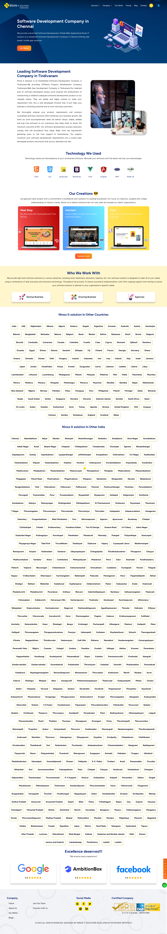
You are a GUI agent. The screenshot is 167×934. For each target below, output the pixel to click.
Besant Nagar (50, 446)
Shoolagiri (57, 624)
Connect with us (40, 908)
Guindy (32, 454)
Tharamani (150, 503)
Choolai (39, 527)
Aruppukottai (17, 794)
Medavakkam (124, 471)
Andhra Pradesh (19, 802)
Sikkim (88, 826)
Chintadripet (25, 527)
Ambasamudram (95, 745)
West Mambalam (59, 519)
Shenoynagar (47, 503)
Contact (143, 6)
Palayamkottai (47, 753)
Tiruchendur (77, 745)
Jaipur (77, 826)
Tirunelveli (63, 753)
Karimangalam (63, 576)
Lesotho (122, 366)
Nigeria (31, 391)
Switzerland (58, 407)
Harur (122, 576)
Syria (71, 407)
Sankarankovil (86, 697)
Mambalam (73, 535)
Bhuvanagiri (41, 568)
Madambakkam (57, 471)
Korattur (80, 463)
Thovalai (125, 608)
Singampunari (114, 689)
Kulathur (99, 656)
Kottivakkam (118, 454)
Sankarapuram (77, 600)
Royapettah (84, 495)
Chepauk (65, 446)
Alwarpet (69, 438)
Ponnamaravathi (115, 656)
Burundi (19, 342)
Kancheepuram (126, 600)
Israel (138, 358)
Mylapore (87, 479)
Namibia (110, 383)
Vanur (113, 786)
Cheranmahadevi (115, 745)
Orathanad (28, 713)
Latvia (98, 366)
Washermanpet (141, 543)
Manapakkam (93, 471)
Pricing (128, 6)
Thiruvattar (22, 616)
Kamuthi (117, 664)
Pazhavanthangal (112, 487)
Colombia (74, 342)
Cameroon (47, 342)
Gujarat (139, 802)
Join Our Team (39, 903)
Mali (115, 374)
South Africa (133, 399)
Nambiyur (114, 592)
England (91, 415)
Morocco (84, 383)
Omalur (150, 681)
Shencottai (21, 705)
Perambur (129, 487)
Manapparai (81, 721)
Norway (43, 391)
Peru (91, 391)
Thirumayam (89, 664)
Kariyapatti (34, 794)
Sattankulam (61, 745)
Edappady (57, 689)
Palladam (121, 753)
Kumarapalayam (146, 640)
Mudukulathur (132, 664)
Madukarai (96, 559)
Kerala (14, 818)
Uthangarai (114, 624)
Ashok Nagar (23, 446)
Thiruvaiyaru (58, 713)
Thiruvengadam (117, 697)
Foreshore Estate (73, 527)
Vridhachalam (29, 576)
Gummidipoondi (54, 761)
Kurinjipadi (126, 568)
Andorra (73, 326)
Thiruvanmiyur (49, 511)
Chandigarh (16, 810)
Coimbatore (62, 559)
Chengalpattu (96, 551)
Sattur (94, 794)
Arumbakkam (149, 438)
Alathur (122, 648)
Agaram (103, 519)
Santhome (143, 495)
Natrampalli (17, 729)
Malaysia (91, 374)
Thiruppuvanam (68, 697)
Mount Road (36, 479)
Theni (102, 713)
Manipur (110, 818)
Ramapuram (18, 551)
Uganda (93, 407)
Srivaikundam (18, 745)
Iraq (108, 358)
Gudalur (72, 648)
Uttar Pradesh (27, 834)
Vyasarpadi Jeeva (121, 543)
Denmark (121, 342)
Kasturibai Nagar (23, 535)
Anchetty (15, 624)
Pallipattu (82, 761)
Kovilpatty (112, 737)
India (14, 326)
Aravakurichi (55, 616)
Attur (53, 681)
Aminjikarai (117, 438)
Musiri (41, 721)
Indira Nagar (141, 527)
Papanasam (80, 705)
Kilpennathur (17, 777)
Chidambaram (58, 568)
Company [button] (106, 6)
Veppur (14, 576)
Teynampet (135, 503)
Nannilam (36, 737)
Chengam (148, 769)
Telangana (116, 826)
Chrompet (114, 446)
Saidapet (114, 495)
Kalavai (16, 681)
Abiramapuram (88, 519)
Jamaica (149, 358)
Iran (99, 358)
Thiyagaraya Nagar (27, 543)
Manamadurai (34, 697)
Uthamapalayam (136, 713)
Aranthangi (39, 656)
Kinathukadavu (147, 559)
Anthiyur (66, 592)
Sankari (71, 689)
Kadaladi (104, 664)
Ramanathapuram (62, 672)
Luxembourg (48, 374)
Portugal (128, 391)
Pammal (95, 487)
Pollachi (14, 568)
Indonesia (88, 358)
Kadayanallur (150, 697)
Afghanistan (35, 326)
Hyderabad (131, 826)
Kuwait (71, 366)
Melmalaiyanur (42, 786)
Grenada (29, 358)
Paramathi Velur (20, 648)
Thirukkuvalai (50, 640)
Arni (30, 769)
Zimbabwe (78, 415)
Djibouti (133, 342)
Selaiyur (32, 503)
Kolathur (68, 463)
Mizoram (138, 818)
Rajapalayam (80, 794)
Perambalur (149, 648)
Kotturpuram (95, 463)
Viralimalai (133, 656)
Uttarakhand (58, 834)
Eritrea (43, 350)
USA (136, 407)
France (110, 350)
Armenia (112, 326)
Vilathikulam (144, 737)
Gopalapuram (18, 454)
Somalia (119, 399)
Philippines (103, 391)
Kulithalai (145, 616)
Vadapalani (115, 511)
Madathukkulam (19, 761)
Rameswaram (81, 672)
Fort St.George (92, 527)
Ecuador (20, 350)
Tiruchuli (48, 794)
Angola (86, 326)
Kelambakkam (21, 463)
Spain (147, 399)
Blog (136, 6)
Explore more (83, 256)
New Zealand (17, 391)
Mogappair (21, 479)
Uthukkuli (148, 753)
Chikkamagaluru (133, 810)
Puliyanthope (130, 535)
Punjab (51, 826)
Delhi (131, 834)
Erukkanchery (54, 527)
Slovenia (87, 399)
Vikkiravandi (126, 786)
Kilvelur (16, 640)
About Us (13, 908)
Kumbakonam (64, 705)
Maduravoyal (76, 471)
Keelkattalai (149, 454)
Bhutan (92, 334)
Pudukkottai (73, 664)
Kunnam (135, 648)
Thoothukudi (35, 745)
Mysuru (117, 810)
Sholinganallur (64, 503)
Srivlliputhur (138, 794)
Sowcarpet (146, 535)
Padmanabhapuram (87, 608)
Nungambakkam (22, 487)
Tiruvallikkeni (61, 543)
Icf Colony (126, 527)
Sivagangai (50, 697)
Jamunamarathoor (46, 769)
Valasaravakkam (132, 511)
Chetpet (146, 519)
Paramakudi (149, 664)
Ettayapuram (83, 737)
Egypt (32, 350)
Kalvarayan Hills (58, 600)
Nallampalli (80, 576)
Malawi (78, 374)
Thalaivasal (107, 681)
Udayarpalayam (78, 551)
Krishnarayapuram (127, 616)
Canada (60, 342)
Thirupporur (135, 551)
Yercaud (44, 689)
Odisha (22, 826)
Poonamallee (39, 495)
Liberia (134, 366)
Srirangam (96, 721)
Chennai (15, 438)
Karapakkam (102, 454)
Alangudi (147, 656)
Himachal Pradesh (35, 810)
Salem (19, 689)
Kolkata (88, 834)
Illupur (87, 656)
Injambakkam (47, 454)
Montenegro (69, 383)
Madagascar (64, 374)
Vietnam (52, 415)
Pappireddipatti (137, 576)
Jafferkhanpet (84, 454)
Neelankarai (145, 479)
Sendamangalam (126, 640)
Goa (129, 802)
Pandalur (85, 648)
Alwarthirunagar (85, 438)
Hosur (45, 624)
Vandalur (37, 559)
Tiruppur (135, 753)
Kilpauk (36, 463)
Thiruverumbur (141, 721)
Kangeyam (95, 753)
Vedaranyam (66, 640)
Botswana (115, 334)
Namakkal (108, 640)
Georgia (122, 350)
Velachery (22, 519)
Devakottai (84, 689)
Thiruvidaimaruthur (99, 705)
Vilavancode (38, 616)
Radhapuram (149, 745)
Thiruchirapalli (123, 721)
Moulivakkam (53, 479)
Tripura (144, 826)
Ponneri (69, 761)
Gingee (152, 777)
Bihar (81, 802)
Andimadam (46, 551)
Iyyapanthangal (66, 454)
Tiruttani (111, 761)
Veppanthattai (22, 656)
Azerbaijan (150, 326)
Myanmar (97, 383)
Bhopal (69, 818)
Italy (129, 358)
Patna (91, 802)
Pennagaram (109, 576)
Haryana (151, 802)
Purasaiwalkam (66, 495)
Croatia (86, 342)
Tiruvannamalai (53, 777)
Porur (52, 495)
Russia (20, 399)
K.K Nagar (134, 454)
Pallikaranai (81, 487)
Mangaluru (151, 810)
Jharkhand (64, 810)
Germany (135, 350)
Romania (152, 391)
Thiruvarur (75, 729)
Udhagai (110, 648)
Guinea (41, 358)
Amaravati (36, 802)
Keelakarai (20, 672)
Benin (81, 334)
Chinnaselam (24, 600)
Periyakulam (89, 713)
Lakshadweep (75, 842)
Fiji (89, 350)
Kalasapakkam (66, 769)
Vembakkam (133, 769)
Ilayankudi (146, 689)
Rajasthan (64, 826)
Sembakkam (17, 503)
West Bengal (74, 834)
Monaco (41, 383)
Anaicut (84, 777)
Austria (137, 326)
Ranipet (137, 672)
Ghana (147, 350)
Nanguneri (133, 745)
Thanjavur (42, 713)
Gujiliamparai (75, 584)
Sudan (32, 407)
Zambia (64, 415)
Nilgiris (35, 648)
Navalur (131, 479)
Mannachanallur (26, 721)
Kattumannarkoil (77, 568)
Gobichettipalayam (96, 592)
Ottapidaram (127, 737)
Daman (142, 834)
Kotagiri (60, 648)
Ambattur (102, 438)
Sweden (44, 407)
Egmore (127, 446)
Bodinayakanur (117, 713)
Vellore (140, 777)
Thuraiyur (66, 721)
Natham (31, 584)
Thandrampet (34, 777)
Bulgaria (150, 334)
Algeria (61, 326)
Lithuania (33, 374)
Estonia (54, 350)
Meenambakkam (143, 471)
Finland (98, 350)
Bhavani (79, 592)
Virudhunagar (63, 794)
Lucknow (43, 834)
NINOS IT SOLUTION (86, 923)
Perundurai (53, 592)
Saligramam (128, 495)
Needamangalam (125, 729)
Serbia (48, 399)
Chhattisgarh (105, 802)
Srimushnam (96, 568)
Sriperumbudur (33, 608)
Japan (22, 366)
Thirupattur (131, 689)
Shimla (51, 810)
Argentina (98, 326)
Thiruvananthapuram (31, 818)
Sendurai (61, 551)
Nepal (135, 383)
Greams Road (110, 527)
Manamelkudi (73, 656)
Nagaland (151, 818)
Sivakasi (124, 794)
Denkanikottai (31, 624)
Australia (125, 326)
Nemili (126, 672)
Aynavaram (117, 519)
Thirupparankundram (53, 632)
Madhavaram (22, 471)
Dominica (146, 342)
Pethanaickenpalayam (87, 681)
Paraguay (79, 391)
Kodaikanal (59, 584)
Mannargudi (107, 729)
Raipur (119, 802)
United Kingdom (121, 407)
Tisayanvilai (19, 753)
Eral (48, 745)
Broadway (132, 519)
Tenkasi (34, 705)
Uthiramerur (143, 600)
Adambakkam (30, 438)
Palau (67, 391)
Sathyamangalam (132, 592)
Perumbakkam (145, 487)
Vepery (104, 543)
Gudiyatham (99, 777)
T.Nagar (15, 511)
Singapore (60, 399)
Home (11, 903)
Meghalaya (124, 818)
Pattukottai (118, 705)
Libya (144, 366)
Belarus (57, 334)
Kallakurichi (40, 600)
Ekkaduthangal (143, 446)
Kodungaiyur (42, 535)
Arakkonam (113, 672)
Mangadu (108, 471)
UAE (23, 326)
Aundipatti (73, 713)
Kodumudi (147, 584)
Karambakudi (57, 664)
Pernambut (127, 777)
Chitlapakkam (81, 446)
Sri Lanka (20, 407)
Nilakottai (44, 584)
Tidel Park (45, 543)
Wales (116, 415)
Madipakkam (39, 471)
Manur (33, 753)
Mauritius (151, 374)
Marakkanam (25, 786)
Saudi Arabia (34, 399)
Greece (16, 358)
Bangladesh (30, 334)
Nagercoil (68, 608)
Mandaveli (88, 535)
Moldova (29, 383)
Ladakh (106, 842)
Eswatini (66, 350)
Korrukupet (58, 535)
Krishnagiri (83, 624)
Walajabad (16, 608)
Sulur (118, 559)
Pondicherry (92, 842)
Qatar (140, 391)
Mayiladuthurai (117, 632)
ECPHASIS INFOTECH (121, 923)
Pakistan (56, 391)
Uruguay (147, 407)
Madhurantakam (20, 559)
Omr (74, 519)
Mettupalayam (79, 559)
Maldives (104, 374)
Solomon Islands (103, 399)
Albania (49, 326)
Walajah (42, 681)
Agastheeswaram (109, 608)
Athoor (153, 576)
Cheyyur (150, 551)
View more (36, 246)
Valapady (31, 689)
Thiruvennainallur (97, 786)
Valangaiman (66, 737)
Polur (80, 769)
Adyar (44, 438)
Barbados (45, 334)
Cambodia (33, 342)
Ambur (45, 729)
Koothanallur (91, 729)
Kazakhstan (47, 366)
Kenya (60, 366)
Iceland (75, 358)
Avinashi (108, 753)
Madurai (128, 624)
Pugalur (97, 616)
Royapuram (99, 495)
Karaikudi (99, 689)
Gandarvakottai (19, 664)
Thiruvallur (99, 511)
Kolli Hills (82, 640)
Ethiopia (79, 350)
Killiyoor (151, 608)
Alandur (56, 438)
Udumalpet (37, 761)
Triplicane (91, 543)
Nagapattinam (31, 640)
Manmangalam (82, 616)
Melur (153, 624)
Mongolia (54, 383)
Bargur (70, 624)
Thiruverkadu (67, 511)
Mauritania (137, 374)
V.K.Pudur (47, 705)
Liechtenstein (17, 374)
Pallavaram (66, 487)
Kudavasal (22, 737)
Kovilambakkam (113, 463)
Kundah (98, 648)
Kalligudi (16, 632)
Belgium (69, 334)
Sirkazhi (132, 632)
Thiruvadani (97, 672)
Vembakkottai (108, 794)
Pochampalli (98, 624)
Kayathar (98, 737)
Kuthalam (100, 632)
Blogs (11, 918)
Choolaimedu (99, 446)
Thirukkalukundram (116, 551)
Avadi (36, 446)
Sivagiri (101, 697)
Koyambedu (131, 463)
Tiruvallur (151, 761)
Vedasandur (121, 584)
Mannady (102, 535)
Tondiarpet (77, 543)
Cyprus (108, 342)
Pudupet (115, 535)
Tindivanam (59, 786)
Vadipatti (141, 624)
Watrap (152, 794)
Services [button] (94, 6)
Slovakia (74, 399)
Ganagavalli (66, 681)
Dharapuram (79, 753)
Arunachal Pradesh (54, 802)
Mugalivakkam (71, 479)
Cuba (97, 342)
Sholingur (29, 681)
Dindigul (19, 584)
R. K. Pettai (97, 761)
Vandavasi (117, 769)
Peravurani (133, 705)
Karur (68, 616)
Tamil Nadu (101, 826)
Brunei (138, 334)
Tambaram (120, 503)
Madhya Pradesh (53, 818)
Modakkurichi (19, 592)
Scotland (104, 415)
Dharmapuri (46, 576)
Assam (71, 802)
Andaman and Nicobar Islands (110, 834)
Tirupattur (32, 729)
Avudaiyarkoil (56, 656)
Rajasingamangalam (39, 672)
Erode (134, 584)
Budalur (147, 705)
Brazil (127, 334)
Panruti (139, 568)
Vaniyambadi (60, 729)
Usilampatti (86, 632)
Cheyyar (104, 769)
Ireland (118, 358)
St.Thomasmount (102, 503)
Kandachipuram (77, 786)
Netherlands (148, 383)
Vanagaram (150, 511)
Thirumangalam (31, 511)
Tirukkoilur (93, 600)
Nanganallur (117, 479)
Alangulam (134, 697)
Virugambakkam (39, 519)
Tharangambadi (148, 632)
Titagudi (152, 568)
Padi (37, 487)
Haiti (52, 358)
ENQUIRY (165, 868)
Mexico (16, 383)
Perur (108, 559)
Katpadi (113, 777)
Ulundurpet (109, 600)
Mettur (139, 681)
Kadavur (110, 616)
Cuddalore (111, 568)
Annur (49, 559)
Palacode (94, 576)
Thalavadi (149, 592)
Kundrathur (147, 463)
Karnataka (90, 810)
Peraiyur (72, 632)
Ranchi (77, 810)
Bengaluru (104, 810)
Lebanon (110, 366)
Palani (108, 584)
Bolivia (103, 334)
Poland (116, 391)
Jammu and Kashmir (54, 842)
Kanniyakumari (52, 608)
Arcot (149, 672)
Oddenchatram (93, 584)
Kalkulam (138, 608)
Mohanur (95, 640)
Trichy (109, 721)
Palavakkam (49, 487)
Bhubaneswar (37, 826)
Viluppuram (142, 786)
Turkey (82, 407)
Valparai (27, 568)
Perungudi (23, 495)
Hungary (63, 358)
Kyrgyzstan (85, 366)
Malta (124, 374)
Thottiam (53, 721)
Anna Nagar (132, 438)
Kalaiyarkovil (17, 697)
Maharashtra (83, 818)
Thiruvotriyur (84, 511)
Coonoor (47, 648)
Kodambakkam (52, 463)
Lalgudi (152, 713)
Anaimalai (130, 559)
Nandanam (101, 479)
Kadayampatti (123, 681)
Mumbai (97, 818)
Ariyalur (32, 551)
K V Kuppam (70, 777)
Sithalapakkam (83, 503)
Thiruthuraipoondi (147, 729)
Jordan (33, 366)
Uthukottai (19, 769)
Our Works (119, 6)
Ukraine (105, 407)
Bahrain (16, 334)
